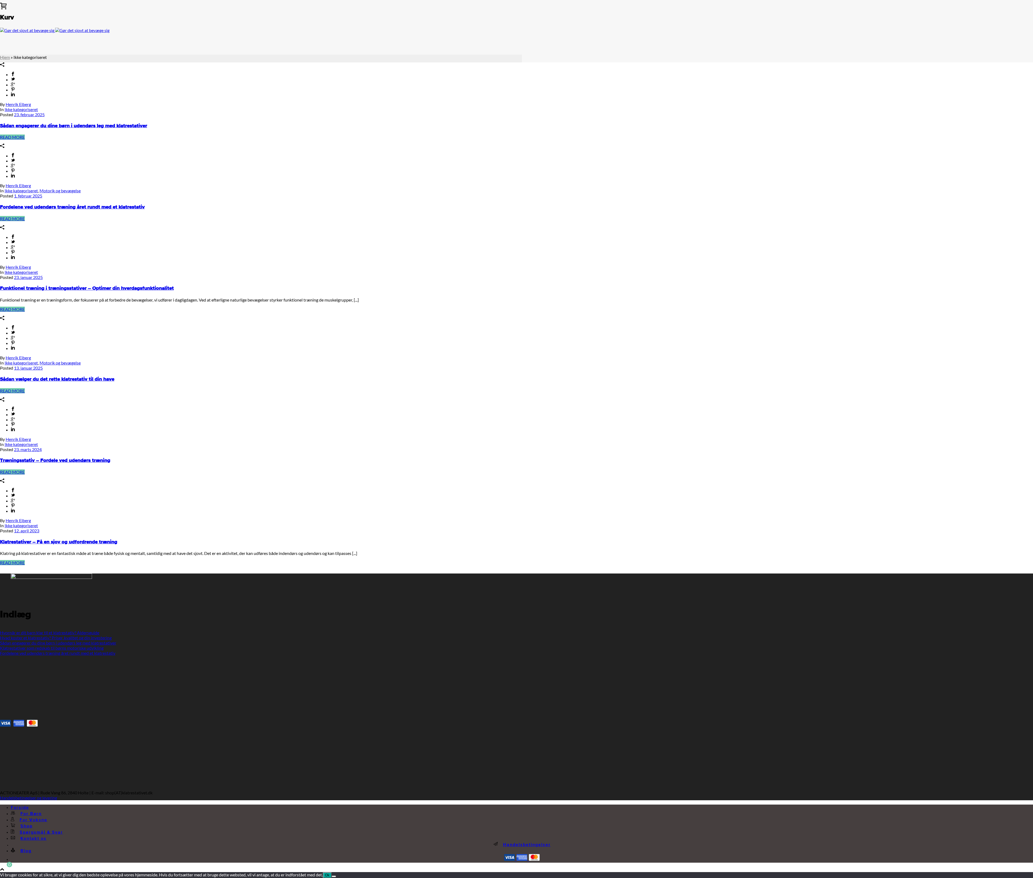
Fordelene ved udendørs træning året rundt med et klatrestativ (72, 207)
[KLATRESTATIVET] (54, 30)
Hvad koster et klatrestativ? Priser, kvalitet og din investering (56, 637)
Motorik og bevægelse (60, 190)
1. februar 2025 (28, 195)
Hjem (5, 57)
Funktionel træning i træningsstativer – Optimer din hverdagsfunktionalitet (87, 288)
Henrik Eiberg (18, 104)
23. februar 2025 (29, 114)
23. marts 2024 (28, 449)
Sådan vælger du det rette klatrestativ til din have (57, 379)
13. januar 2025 (28, 367)
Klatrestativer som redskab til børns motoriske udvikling (52, 647)
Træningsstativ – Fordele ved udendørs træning (55, 460)
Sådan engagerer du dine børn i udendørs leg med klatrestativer (73, 125)
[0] (3, 5)
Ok (327, 875)
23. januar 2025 (28, 277)
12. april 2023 (26, 530)
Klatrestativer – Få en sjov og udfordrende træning (58, 541)
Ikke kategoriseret (21, 109)
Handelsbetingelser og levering (28, 797)
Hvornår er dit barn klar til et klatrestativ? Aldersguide (49, 632)
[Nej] (334, 876)
